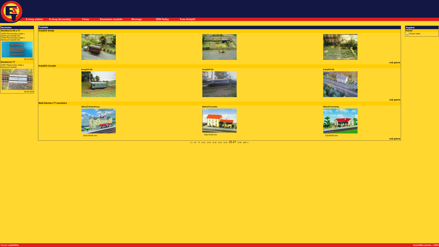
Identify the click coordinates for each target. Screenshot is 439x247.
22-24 (225, 142)
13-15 (209, 142)
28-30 (239, 142)
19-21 (220, 142)
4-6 (195, 142)
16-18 (214, 142)
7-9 (199, 142)
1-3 (191, 142)
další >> (246, 142)
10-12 (203, 142)
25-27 (232, 142)
